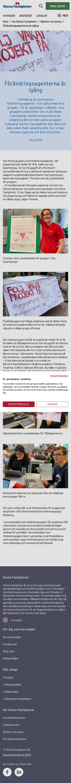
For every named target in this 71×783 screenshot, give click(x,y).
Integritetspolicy (59, 375)
